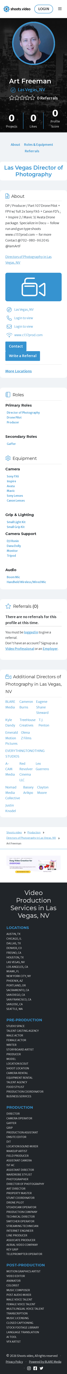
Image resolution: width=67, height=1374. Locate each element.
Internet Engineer (19, 1230)
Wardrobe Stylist (19, 1174)
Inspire (11, 481)
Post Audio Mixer (18, 1295)
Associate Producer (20, 1240)
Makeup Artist (16, 1151)
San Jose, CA (14, 1004)
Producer (13, 422)
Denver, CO (14, 948)
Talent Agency (16, 1082)
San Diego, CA (15, 994)
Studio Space (15, 1026)
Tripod (11, 555)
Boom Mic (13, 577)
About (15, 145)
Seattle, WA (14, 1009)
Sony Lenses (15, 495)
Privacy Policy (14, 1362)
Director (13, 1113)
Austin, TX (13, 934)
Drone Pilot (14, 417)
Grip (9, 1127)
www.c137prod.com (28, 335)
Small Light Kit (16, 522)
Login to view (23, 318)
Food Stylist (15, 1087)
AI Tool (11, 1337)
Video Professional (19, 649)
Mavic (11, 491)
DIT (8, 1141)
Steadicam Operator (21, 1207)
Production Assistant (22, 1132)
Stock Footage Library (22, 1327)
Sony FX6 (13, 476)
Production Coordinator (24, 1091)
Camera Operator (19, 1118)
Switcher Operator (20, 1221)
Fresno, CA (13, 952)
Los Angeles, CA (17, 967)
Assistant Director (20, 1170)
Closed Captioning (19, 1323)
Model (11, 1059)
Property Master (19, 1193)
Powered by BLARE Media (45, 1362)
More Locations (18, 371)
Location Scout (17, 1063)
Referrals (32, 151)
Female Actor (16, 1040)
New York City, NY (18, 976)
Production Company (21, 1212)
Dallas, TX (13, 943)
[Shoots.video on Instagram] (29, 1368)
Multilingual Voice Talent (25, 1308)
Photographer (17, 1179)
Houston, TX (15, 957)
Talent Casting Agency (22, 1030)
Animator (13, 1280)
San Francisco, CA (18, 999)
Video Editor (15, 1276)
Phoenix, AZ (14, 980)
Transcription (17, 1313)
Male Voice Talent (19, 1299)
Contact (16, 346)
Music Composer (18, 1290)
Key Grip (12, 1249)
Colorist (12, 1285)
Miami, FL (12, 971)
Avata (11, 486)
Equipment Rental (19, 1077)
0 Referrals (47, 98)
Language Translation (22, 1332)
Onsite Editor (16, 1137)
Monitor (12, 551)
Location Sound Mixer (22, 1146)
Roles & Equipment (38, 145)
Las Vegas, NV (31, 89)
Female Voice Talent (20, 1304)
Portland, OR (16, 985)
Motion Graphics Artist (23, 1271)
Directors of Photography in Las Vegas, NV (31, 838)
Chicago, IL (14, 938)
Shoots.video (14, 832)
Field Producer (17, 1155)
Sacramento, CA (17, 990)
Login (43, 9)
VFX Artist (13, 1341)
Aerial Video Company (22, 1244)
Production (34, 832)
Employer (50, 649)
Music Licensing (17, 1318)
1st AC (10, 1165)
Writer (11, 1045)
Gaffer (11, 444)
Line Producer (16, 1235)
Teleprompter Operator (24, 1254)
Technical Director (20, 1216)
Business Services (18, 1096)
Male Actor (14, 1035)
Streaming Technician (22, 1226)
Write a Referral (22, 356)
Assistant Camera (19, 1160)
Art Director (15, 1188)
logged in (31, 632)
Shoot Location (17, 1068)
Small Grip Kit (16, 527)
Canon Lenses (16, 500)
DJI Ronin (13, 541)
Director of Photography (23, 412)
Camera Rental (17, 1073)
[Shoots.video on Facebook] (35, 1368)
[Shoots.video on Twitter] (41, 1368)
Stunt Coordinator (20, 1198)
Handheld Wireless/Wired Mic (26, 582)
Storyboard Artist (20, 1049)
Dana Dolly (14, 546)
